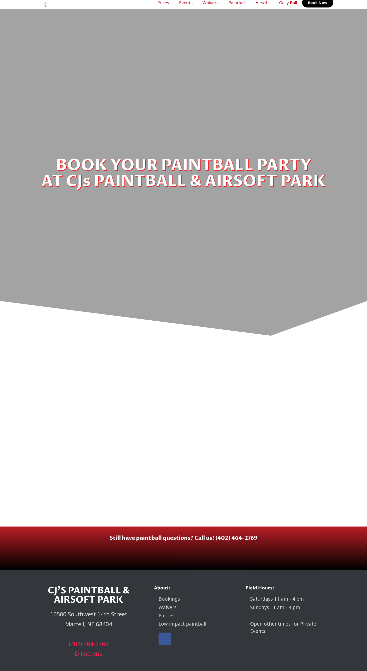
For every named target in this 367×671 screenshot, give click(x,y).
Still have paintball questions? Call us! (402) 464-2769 (183, 538)
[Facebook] (165, 639)
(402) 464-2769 (88, 644)
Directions (88, 654)
